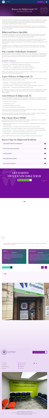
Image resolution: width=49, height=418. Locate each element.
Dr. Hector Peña (18, 35)
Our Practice (4, 363)
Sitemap (13, 412)
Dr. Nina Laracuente (10, 35)
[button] (46, 2)
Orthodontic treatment (6, 53)
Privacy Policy (17, 412)
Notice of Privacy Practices (33, 412)
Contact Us (4, 368)
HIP (31, 414)
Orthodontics (4, 364)
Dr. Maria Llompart (26, 35)
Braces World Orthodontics (25, 21)
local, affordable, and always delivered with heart (33, 135)
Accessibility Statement (24, 412)
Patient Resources (5, 366)
